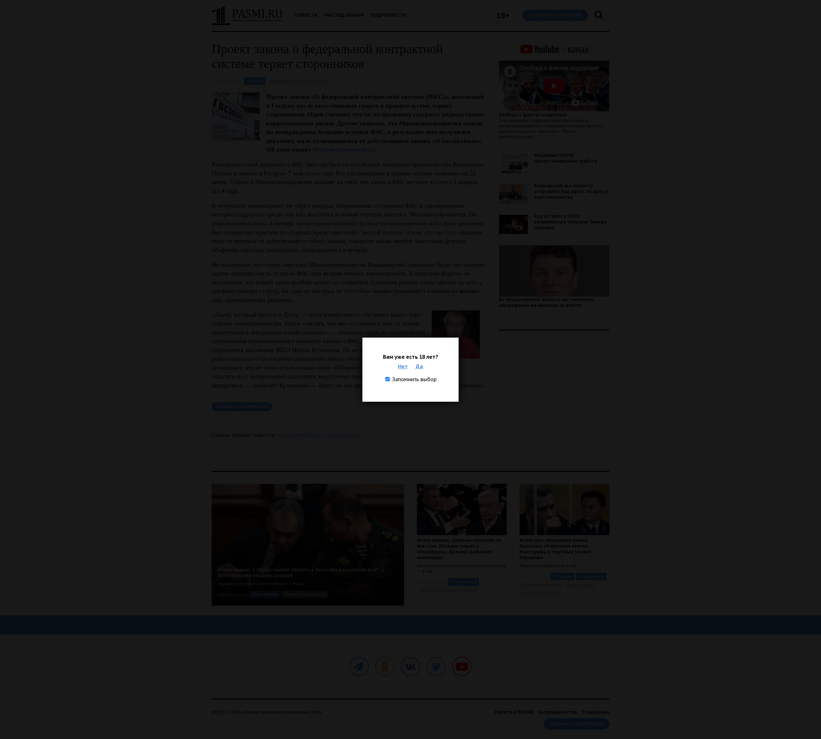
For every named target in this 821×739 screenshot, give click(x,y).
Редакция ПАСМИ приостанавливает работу (565, 158)
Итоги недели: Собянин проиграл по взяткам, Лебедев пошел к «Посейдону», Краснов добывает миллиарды (459, 548)
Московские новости (343, 149)
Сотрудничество (557, 712)
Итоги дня (562, 576)
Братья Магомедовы (541, 585)
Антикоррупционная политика (298, 81)
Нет (403, 366)
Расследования (344, 15)
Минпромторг (580, 585)
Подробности (388, 15)
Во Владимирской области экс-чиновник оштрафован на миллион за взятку (546, 302)
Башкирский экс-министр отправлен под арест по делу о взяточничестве (571, 191)
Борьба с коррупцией (305, 594)
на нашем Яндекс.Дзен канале (318, 434)
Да (419, 366)
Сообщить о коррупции (555, 15)
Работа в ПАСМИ (514, 712)
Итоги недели (265, 594)
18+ (503, 15)
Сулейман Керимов (540, 593)
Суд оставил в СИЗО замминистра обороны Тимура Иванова (570, 222)
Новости (306, 15)
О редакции (595, 712)
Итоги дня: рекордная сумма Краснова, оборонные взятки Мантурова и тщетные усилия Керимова (555, 548)
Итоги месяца (463, 581)
